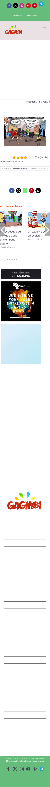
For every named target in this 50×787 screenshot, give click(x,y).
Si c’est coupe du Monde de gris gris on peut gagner (8, 219)
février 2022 (25, 591)
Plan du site (39, 758)
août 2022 (25, 556)
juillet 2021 (25, 639)
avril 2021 (25, 659)
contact (14, 761)
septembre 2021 (25, 625)
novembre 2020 (25, 694)
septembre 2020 (25, 708)
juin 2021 (25, 646)
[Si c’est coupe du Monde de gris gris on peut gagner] (11, 219)
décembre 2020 (25, 687)
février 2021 (25, 673)
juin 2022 (25, 563)
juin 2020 (25, 728)
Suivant (43, 101)
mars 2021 (25, 666)
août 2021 (25, 632)
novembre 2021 (25, 611)
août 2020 (25, 715)
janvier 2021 (25, 680)
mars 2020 (25, 749)
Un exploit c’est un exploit (35, 219)
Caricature (25, 168)
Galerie (14, 219)
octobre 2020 (25, 701)
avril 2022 (25, 577)
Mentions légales (24, 761)
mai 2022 (25, 570)
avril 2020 (25, 742)
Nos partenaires (38, 761)
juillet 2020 (25, 721)
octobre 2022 (25, 543)
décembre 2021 (25, 604)
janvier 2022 (25, 598)
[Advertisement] (25, 66)
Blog (8, 761)
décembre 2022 (25, 529)
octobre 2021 (25, 618)
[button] (2, 229)
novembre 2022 (25, 536)
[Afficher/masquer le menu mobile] (44, 28)
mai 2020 (25, 735)
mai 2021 (25, 653)
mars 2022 (25, 584)
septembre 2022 (25, 549)
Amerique (17, 168)
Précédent (31, 101)
